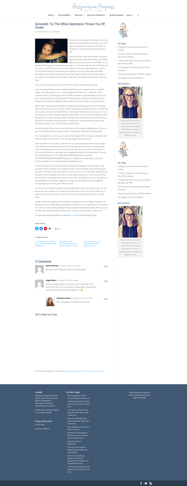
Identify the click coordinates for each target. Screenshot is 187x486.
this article (74, 215)
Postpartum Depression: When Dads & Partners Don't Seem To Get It (78, 404)
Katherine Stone (43, 32)
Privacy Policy (40, 425)
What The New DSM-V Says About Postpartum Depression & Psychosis (78, 421)
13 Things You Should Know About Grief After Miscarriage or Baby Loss (45, 243)
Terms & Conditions (42, 429)
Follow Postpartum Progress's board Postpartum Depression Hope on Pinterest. (140, 395)
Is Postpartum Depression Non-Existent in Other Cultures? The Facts (78, 469)
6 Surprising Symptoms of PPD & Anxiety (134, 74)
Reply (106, 266)
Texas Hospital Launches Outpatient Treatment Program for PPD (92, 243)
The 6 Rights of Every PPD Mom (130, 78)
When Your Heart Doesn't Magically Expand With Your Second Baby (77, 449)
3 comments (55, 32)
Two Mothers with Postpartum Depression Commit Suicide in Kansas (68, 243)
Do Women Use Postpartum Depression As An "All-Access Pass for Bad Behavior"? (78, 435)
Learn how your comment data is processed (85, 371)
